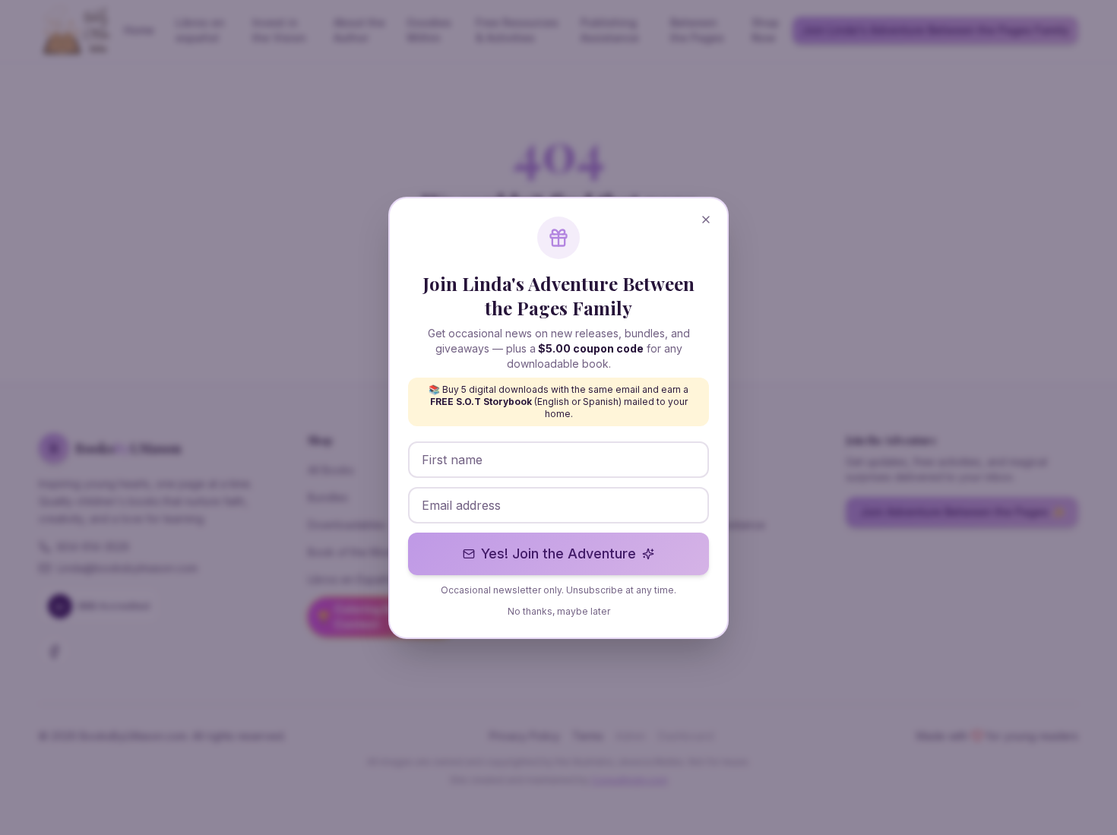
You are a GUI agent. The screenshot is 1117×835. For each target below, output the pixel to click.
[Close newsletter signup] (706, 219)
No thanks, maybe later (559, 611)
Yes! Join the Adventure (558, 553)
